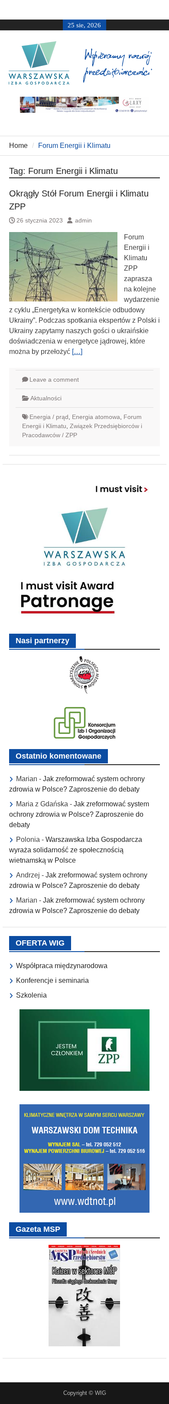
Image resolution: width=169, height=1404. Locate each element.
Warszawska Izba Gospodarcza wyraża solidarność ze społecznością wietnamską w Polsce (75, 850)
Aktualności (46, 398)
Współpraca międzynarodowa (61, 965)
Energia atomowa (96, 416)
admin (83, 220)
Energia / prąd (48, 416)
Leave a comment (54, 379)
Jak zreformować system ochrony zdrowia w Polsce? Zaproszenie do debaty (79, 814)
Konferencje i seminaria (52, 980)
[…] (77, 351)
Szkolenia (31, 995)
